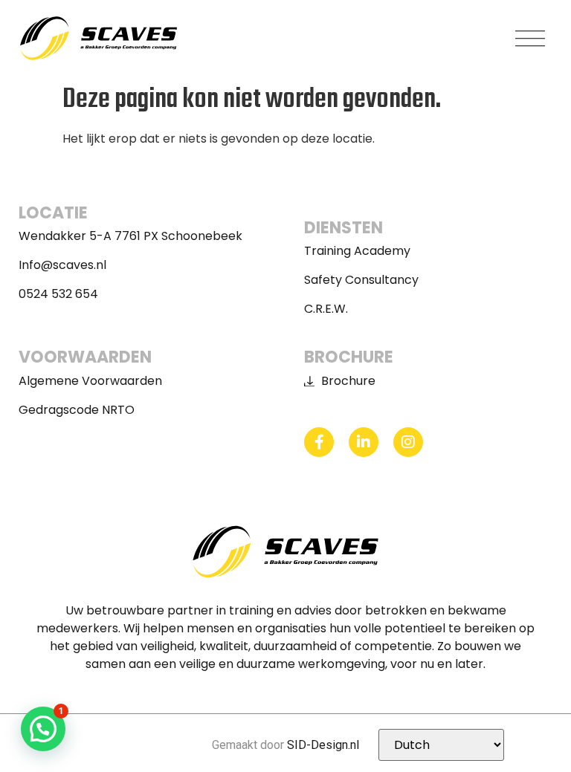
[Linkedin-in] (363, 442)
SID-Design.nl (323, 745)
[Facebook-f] (319, 442)
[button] (530, 39)
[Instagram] (408, 442)
